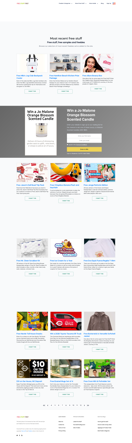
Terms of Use (62, 427)
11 (77, 405)
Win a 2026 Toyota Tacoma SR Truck (65, 334)
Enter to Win (84, 149)
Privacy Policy (62, 430)
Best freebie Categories (104, 430)
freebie (30, 431)
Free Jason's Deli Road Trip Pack (30, 185)
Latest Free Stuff (77, 421)
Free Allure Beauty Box (92, 76)
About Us (61, 421)
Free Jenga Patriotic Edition (96, 185)
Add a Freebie (76, 427)
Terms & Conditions (81, 144)
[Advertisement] (46, 10)
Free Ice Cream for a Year (61, 261)
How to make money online (105, 424)
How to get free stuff (103, 421)
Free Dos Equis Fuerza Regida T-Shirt (99, 261)
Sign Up (109, 3)
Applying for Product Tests (104, 427)
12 (81, 405)
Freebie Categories (64, 3)
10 (73, 405)
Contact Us (61, 424)
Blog (102, 3)
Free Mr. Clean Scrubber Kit (28, 261)
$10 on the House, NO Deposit (29, 381)
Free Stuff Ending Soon (79, 424)
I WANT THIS (32, 91)
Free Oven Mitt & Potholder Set (97, 381)
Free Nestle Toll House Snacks (29, 334)
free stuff (23, 431)
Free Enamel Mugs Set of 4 (61, 381)
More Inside (92, 3)
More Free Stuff (79, 3)
